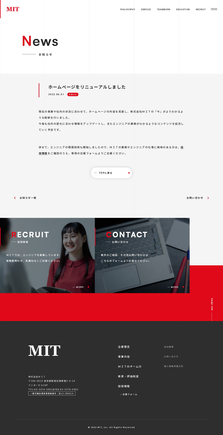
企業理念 (124, 347)
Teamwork (163, 9)
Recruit (201, 9)
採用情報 (124, 386)
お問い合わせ (195, 198)
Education (183, 9)
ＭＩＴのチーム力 (130, 366)
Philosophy (127, 9)
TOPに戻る (105, 172)
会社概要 (169, 346)
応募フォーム (130, 394)
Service (146, 9)
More (80, 287)
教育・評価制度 (128, 376)
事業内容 (124, 356)
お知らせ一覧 (28, 198)
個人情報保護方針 (174, 366)
